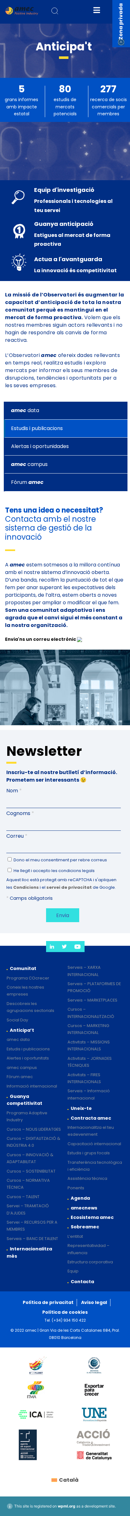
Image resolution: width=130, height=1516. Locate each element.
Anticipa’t (22, 1030)
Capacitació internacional (94, 1143)
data (25, 410)
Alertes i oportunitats (28, 1058)
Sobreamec (85, 1227)
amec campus (22, 1067)
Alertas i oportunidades (40, 446)
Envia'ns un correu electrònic (41, 639)
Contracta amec (91, 1118)
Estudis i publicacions (37, 428)
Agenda (80, 1198)
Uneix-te (81, 1108)
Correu (16, 836)
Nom (14, 790)
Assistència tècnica (87, 1178)
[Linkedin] (52, 946)
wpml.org (66, 1506)
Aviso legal (94, 1302)
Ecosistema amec (92, 1217)
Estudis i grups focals (89, 1153)
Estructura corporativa (90, 1262)
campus (29, 464)
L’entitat (75, 1236)
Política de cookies (65, 1312)
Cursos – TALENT (23, 1196)
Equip (73, 1271)
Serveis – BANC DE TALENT (32, 1238)
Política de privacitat (48, 1302)
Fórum (27, 482)
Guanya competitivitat (24, 1099)
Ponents (76, 1188)
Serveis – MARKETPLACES (92, 1000)
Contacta (82, 1281)
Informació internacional (32, 1086)
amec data (18, 1039)
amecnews (84, 1208)
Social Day (17, 1020)
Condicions (26, 887)
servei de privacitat (69, 887)
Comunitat (23, 968)
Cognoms (20, 813)
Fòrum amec (20, 1076)
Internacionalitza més (29, 1252)
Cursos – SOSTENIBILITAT (31, 1171)
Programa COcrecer (28, 978)
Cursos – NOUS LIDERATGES (34, 1129)
